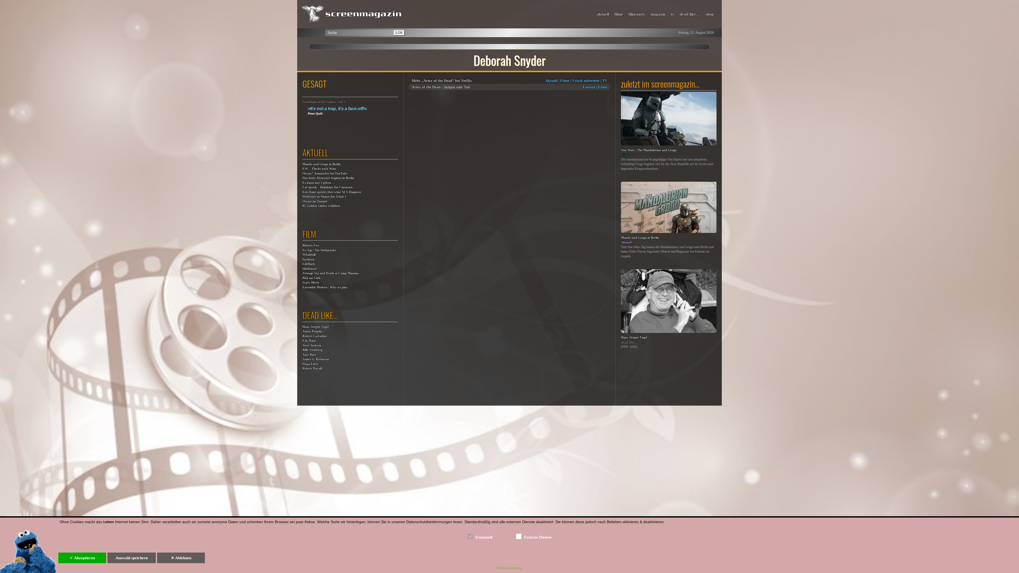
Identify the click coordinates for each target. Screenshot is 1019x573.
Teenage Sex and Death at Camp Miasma (331, 273)
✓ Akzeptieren (82, 558)
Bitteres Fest (311, 245)
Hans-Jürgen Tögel (316, 327)
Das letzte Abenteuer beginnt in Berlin (328, 178)
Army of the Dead (426, 87)
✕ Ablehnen (181, 558)
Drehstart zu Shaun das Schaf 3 (324, 196)
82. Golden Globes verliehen (321, 206)
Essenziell (484, 537)
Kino (624, 155)
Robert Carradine (315, 336)
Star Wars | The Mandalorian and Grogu (649, 150)
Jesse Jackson (312, 345)
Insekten (308, 259)
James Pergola (312, 331)
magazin (658, 14)
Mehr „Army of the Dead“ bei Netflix (442, 81)
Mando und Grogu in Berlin (322, 164)
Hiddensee (310, 269)
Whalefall (309, 255)
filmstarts (636, 14)
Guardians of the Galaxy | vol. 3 (324, 102)
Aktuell (551, 81)
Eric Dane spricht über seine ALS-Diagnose (332, 192)
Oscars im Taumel (315, 201)
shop (709, 14)
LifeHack (309, 264)
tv (672, 14)
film (309, 234)
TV (604, 81)
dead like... (629, 342)
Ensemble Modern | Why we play (325, 287)
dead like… (690, 14)
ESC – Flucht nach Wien (319, 169)
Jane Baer (309, 355)
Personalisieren (509, 568)
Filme (564, 81)
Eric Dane (309, 340)
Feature (589, 87)
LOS (399, 33)
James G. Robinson (316, 359)
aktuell (603, 14)
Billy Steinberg (312, 350)
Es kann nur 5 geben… (318, 183)
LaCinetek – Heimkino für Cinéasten (328, 187)
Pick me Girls (312, 278)
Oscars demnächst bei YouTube (325, 173)
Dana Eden (310, 364)
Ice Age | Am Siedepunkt (319, 250)
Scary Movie (311, 282)
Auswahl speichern (131, 558)
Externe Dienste (538, 537)
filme (618, 14)
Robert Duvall (312, 368)
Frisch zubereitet (585, 81)
